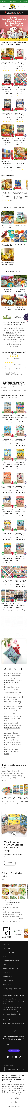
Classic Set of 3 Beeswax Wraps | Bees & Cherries (8, 557)
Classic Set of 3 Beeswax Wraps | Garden (20, 440)
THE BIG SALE (7, 948)
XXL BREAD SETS (20, 244)
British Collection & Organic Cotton (7, 226)
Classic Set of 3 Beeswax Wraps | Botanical (20, 557)
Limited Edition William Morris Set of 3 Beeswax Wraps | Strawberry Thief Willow (20, 139)
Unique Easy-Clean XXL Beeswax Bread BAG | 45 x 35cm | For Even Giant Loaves (7, 192)
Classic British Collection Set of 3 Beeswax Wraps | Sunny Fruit (20, 416)
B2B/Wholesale (7, 977)
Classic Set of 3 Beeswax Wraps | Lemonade (8, 463)
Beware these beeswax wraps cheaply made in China (14, 901)
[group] (14, 26)
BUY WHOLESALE (10, 682)
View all (3, 879)
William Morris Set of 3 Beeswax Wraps (8, 604)
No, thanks (13, 1102)
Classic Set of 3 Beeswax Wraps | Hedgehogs (20, 487)
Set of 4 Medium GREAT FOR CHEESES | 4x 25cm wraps (20, 162)
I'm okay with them (13, 1098)
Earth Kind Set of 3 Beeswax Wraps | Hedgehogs (20, 63)
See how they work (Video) (11, 960)
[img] (14, 356)
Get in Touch (6, 973)
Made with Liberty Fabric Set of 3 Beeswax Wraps (20, 581)
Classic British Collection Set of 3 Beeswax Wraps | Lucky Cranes (7, 416)
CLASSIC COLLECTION (7, 308)
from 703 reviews (13, 358)
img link (18, 928)
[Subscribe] (23, 1044)
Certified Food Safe (10, 328)
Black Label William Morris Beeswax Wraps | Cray (20, 604)
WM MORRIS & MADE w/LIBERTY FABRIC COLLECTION (20, 308)
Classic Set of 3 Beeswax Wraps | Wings (20, 534)
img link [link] (6, 928)
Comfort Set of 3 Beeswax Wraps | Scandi (20, 114)
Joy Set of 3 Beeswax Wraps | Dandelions (20, 510)
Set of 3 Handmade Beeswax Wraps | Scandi (7, 510)
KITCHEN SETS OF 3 (20, 226)
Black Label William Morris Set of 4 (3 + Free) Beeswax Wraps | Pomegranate (7, 88)
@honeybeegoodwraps (10, 1027)
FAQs (4, 965)
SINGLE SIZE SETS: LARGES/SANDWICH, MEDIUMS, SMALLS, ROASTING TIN (8, 245)
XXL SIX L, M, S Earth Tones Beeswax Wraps (7, 162)
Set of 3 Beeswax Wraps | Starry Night (18, 192)
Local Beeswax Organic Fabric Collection (20, 290)
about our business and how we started (11, 751)
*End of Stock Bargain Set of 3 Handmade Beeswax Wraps (8, 581)
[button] (4, 6)
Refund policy (7, 985)
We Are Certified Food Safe (11, 968)
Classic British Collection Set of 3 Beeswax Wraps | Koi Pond (8, 440)
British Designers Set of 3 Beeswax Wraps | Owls (7, 487)
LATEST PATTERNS (8, 953)
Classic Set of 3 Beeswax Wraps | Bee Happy (20, 463)
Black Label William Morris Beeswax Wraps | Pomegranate (7, 630)
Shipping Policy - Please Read (12, 989)
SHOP (10, 863)
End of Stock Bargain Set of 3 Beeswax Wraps (20, 88)
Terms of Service (8, 980)
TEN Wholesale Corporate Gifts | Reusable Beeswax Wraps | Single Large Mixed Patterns (6, 798)
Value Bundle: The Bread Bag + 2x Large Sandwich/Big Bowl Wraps (7, 63)
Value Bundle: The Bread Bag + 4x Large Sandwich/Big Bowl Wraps (8, 139)
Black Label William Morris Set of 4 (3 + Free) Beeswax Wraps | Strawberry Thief (7, 114)
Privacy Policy (15, 1094)
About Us (5, 956)
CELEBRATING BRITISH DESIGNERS (7, 290)
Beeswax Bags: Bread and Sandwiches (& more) (7, 263)
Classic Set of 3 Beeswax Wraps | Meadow (8, 534)
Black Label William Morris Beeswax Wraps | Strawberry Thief (20, 630)
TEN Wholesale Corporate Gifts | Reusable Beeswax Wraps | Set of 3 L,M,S (18, 798)
